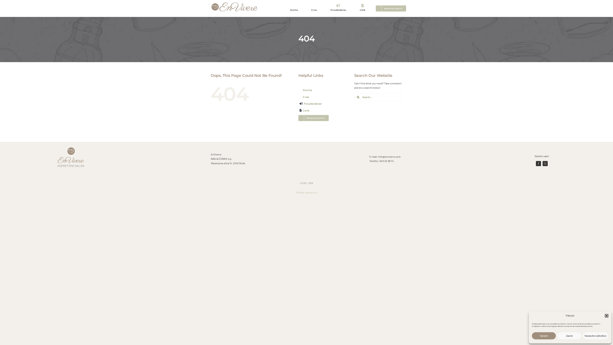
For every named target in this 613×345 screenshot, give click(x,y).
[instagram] (545, 163)
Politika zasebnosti (307, 192)
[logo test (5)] (235, 2)
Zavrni (569, 335)
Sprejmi (544, 335)
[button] (606, 315)
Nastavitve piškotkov (595, 335)
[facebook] (538, 163)
